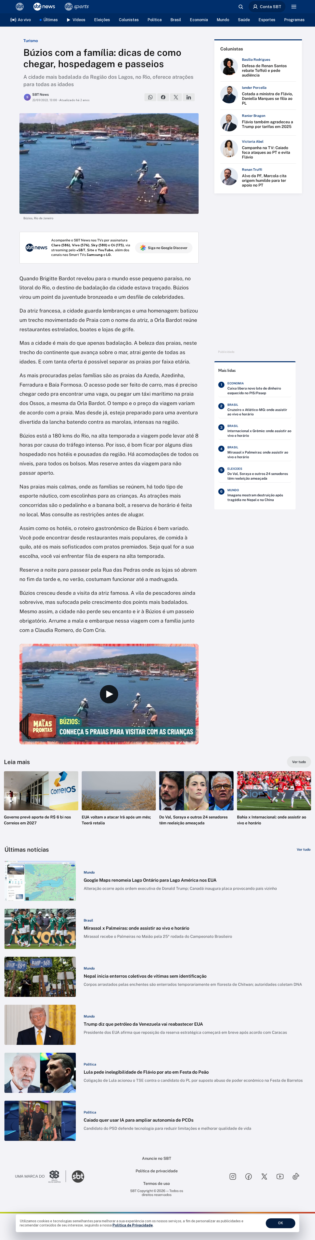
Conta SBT (270, 6)
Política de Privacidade (132, 1225)
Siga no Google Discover (168, 248)
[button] (41, 805)
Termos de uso (156, 1183)
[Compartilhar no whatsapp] (150, 97)
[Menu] (293, 6)
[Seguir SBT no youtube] (280, 1176)
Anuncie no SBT (156, 1158)
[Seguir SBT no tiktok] (296, 1176)
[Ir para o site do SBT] (78, 1176)
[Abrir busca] (241, 7)
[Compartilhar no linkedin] (189, 97)
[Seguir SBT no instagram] (233, 1176)
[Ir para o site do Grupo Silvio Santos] (40, 1176)
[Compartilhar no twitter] (176, 97)
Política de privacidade (157, 1171)
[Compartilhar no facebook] (163, 97)
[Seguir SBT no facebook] (248, 1176)
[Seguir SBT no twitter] (264, 1176)
